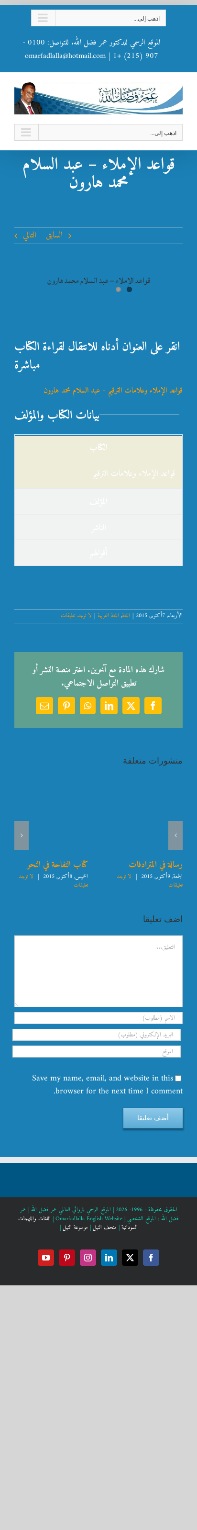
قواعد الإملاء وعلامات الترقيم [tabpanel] (134, 473)
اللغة (126, 616)
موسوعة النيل (75, 1228)
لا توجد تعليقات (76, 616)
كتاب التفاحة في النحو (57, 864)
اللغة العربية (108, 616)
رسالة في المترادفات (156, 864)
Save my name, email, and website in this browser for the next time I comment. (107, 1085)
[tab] (98, 501)
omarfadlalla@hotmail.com (65, 56)
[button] (175, 835)
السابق (54, 235)
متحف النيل (105, 1228)
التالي (29, 235)
